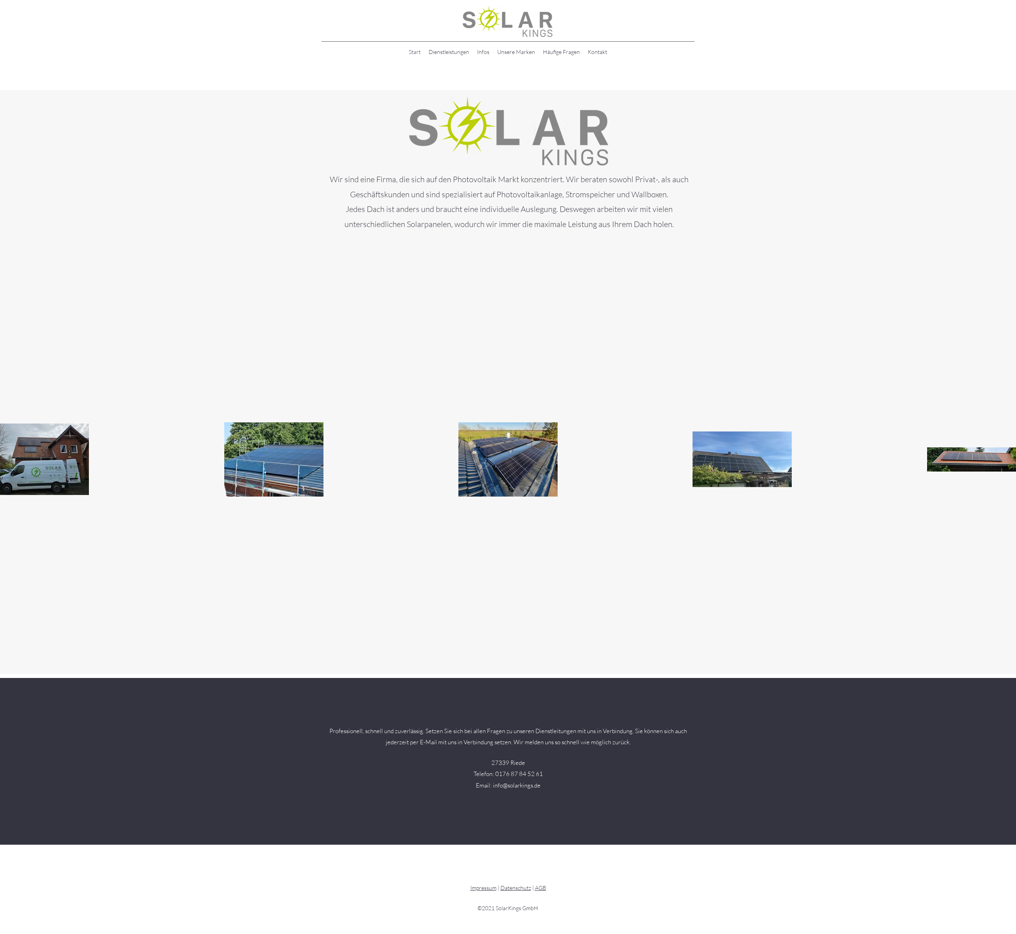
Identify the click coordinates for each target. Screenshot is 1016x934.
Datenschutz (515, 887)
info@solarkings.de (517, 785)
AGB (540, 887)
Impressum (483, 887)
